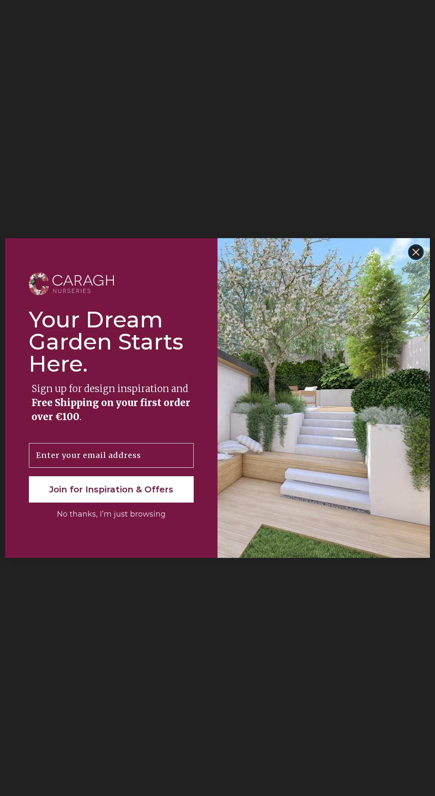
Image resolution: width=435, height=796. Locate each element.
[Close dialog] (416, 252)
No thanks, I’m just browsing (111, 514)
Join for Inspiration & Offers (111, 489)
